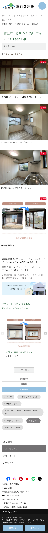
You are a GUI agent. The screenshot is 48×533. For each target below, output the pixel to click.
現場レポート (9, 455)
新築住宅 (24, 379)
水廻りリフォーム (13, 421)
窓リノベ (34, 421)
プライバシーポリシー (26, 520)
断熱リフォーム (12, 404)
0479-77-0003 (13, 495)
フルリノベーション (30, 397)
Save (44, 62)
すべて (9, 397)
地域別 (24, 384)
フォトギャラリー (11, 448)
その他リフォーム (13, 427)
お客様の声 (8, 462)
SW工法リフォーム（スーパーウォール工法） (22, 412)
